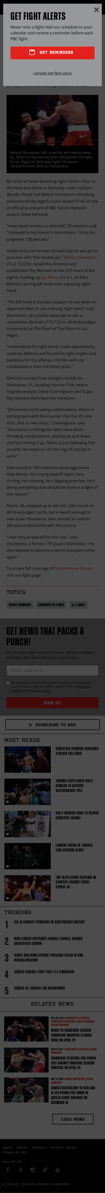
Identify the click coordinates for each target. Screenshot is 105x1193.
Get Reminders (56, 52)
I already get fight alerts (52, 73)
